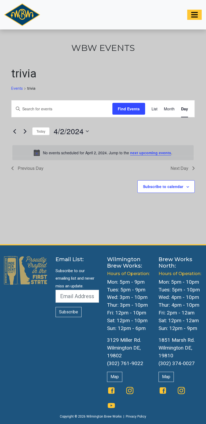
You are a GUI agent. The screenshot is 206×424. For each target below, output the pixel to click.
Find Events (129, 108)
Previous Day (30, 168)
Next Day (179, 168)
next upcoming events (150, 152)
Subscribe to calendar (163, 186)
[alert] (103, 152)
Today (40, 131)
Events (17, 88)
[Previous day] (14, 131)
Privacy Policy (136, 416)
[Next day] (25, 131)
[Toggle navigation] (194, 15)
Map (115, 376)
